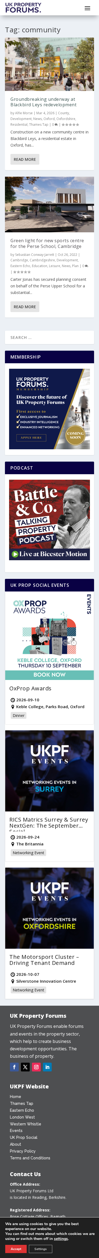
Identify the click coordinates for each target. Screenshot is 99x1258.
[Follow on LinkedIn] (47, 1067)
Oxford (49, 118)
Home (15, 1096)
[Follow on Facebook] (14, 1067)
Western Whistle (25, 1124)
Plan (75, 266)
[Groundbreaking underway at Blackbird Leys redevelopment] (49, 64)
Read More (25, 159)
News (37, 118)
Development (21, 118)
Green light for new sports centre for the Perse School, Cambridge (47, 243)
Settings (40, 1249)
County (63, 113)
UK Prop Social (23, 1137)
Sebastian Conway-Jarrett (34, 254)
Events (16, 1130)
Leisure (54, 266)
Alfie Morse (24, 113)
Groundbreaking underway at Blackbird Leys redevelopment (43, 102)
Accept (16, 1249)
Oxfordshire (65, 118)
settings (61, 1238)
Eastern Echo (20, 266)
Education (39, 266)
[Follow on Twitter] (25, 1067)
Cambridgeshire (42, 260)
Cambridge (19, 260)
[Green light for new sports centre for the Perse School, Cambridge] (49, 204)
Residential (19, 124)
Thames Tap (38, 124)
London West (22, 1117)
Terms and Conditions (30, 1158)
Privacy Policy (23, 1151)
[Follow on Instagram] (36, 1067)
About (15, 1144)
